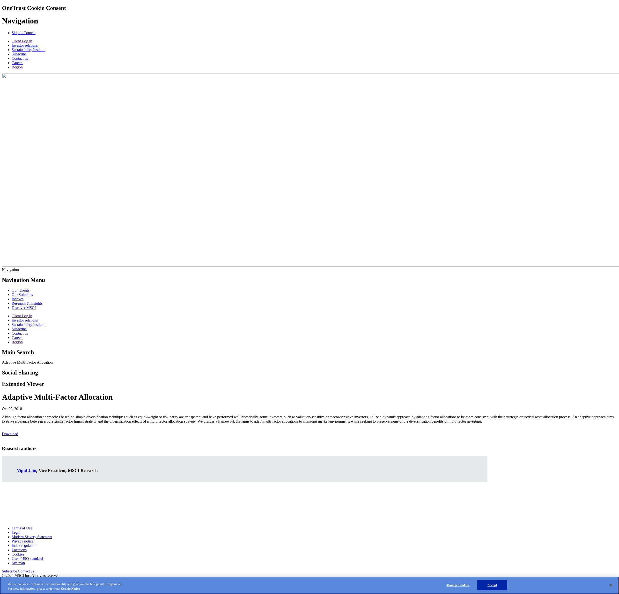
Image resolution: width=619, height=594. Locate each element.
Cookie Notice (70, 589)
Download (10, 434)
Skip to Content (24, 33)
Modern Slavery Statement (32, 537)
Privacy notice (22, 541)
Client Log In (22, 41)
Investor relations (25, 45)
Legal (16, 532)
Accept (492, 585)
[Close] (611, 585)
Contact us (20, 58)
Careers (17, 63)
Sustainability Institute (28, 50)
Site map (18, 563)
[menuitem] (20, 290)
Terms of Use (22, 528)
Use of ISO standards (28, 559)
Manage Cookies (458, 585)
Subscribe (19, 54)
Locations (19, 550)
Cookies (18, 554)
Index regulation (24, 545)
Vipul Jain (26, 470)
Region (17, 67)
